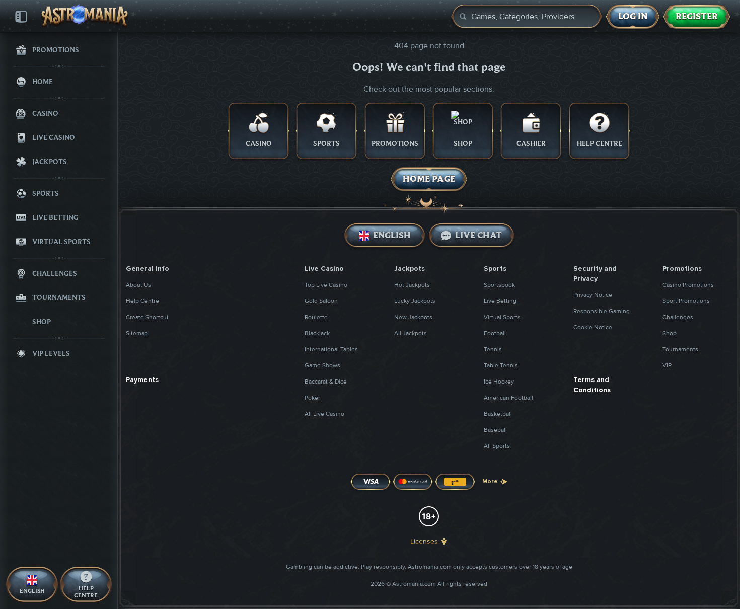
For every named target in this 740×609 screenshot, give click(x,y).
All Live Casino (324, 414)
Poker (312, 398)
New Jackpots (413, 317)
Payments (142, 379)
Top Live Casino (326, 285)
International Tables (331, 349)
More (490, 481)
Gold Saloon (321, 301)
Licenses (424, 541)
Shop (669, 333)
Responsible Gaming (601, 311)
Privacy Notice (592, 295)
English (391, 235)
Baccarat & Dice (326, 382)
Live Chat (478, 235)
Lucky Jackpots (414, 301)
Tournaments (680, 349)
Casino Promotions (688, 285)
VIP (667, 365)
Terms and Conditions (592, 384)
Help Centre (142, 301)
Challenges (677, 317)
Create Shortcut (147, 317)
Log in (632, 16)
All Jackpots (410, 333)
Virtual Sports (502, 317)
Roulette (316, 317)
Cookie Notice (592, 327)
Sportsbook (499, 285)
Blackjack (317, 333)
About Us (138, 285)
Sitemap (137, 333)
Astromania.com (430, 567)
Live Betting (500, 301)
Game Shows (322, 365)
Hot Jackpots (412, 285)
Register (697, 16)
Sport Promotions (686, 301)
